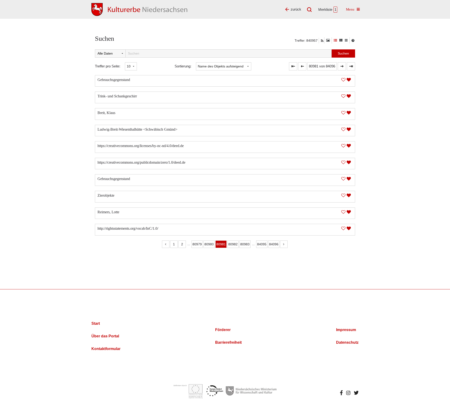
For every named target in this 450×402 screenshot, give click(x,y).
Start (95, 323)
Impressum (346, 330)
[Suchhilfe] (353, 40)
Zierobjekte (106, 195)
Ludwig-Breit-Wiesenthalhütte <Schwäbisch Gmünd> (137, 129)
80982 (233, 244)
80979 (197, 244)
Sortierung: (183, 66)
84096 (273, 244)
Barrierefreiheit (228, 342)
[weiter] (342, 66)
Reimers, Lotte (108, 212)
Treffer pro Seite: (107, 66)
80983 (245, 244)
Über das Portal (105, 336)
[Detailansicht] (335, 40)
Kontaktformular (105, 349)
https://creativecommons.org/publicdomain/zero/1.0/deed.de (141, 162)
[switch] (328, 40)
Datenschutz (347, 342)
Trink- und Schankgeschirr (117, 96)
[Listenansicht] (346, 40)
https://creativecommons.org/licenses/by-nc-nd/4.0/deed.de (141, 146)
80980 (209, 244)
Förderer (223, 330)
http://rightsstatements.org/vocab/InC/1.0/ (128, 228)
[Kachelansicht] (341, 40)
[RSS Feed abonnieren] (322, 40)
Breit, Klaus (106, 113)
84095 (261, 244)
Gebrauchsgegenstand (114, 80)
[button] (322, 66)
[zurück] (302, 66)
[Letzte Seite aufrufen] (293, 66)
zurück (296, 9)
